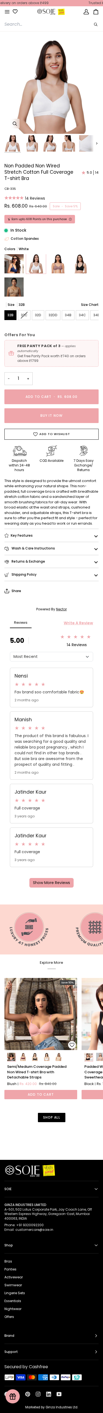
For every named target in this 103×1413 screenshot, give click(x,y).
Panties (10, 1269)
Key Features (22, 535)
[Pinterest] (27, 1394)
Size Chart (90, 304)
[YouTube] (59, 1394)
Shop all (51, 1117)
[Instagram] (38, 1394)
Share (16, 591)
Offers (9, 1316)
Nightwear (12, 1308)
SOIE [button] (8, 1189)
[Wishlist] (13, 11)
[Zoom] (15, 123)
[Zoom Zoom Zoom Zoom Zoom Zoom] (51, 87)
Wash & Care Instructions (33, 548)
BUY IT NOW (51, 415)
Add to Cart (41, 1094)
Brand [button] (9, 1335)
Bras (8, 1261)
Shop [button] (8, 1245)
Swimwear (13, 1285)
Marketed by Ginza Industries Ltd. (51, 1407)
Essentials (12, 1301)
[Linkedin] (48, 1394)
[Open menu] (7, 11)
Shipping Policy (24, 574)
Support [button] (11, 1351)
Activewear (13, 1277)
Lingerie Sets (14, 1293)
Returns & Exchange (28, 561)
